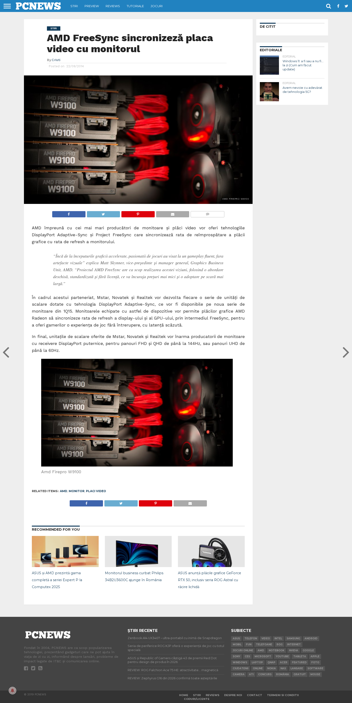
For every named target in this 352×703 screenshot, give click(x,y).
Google (308, 650)
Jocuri (157, 6)
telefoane (264, 644)
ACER (283, 662)
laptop (257, 662)
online (258, 668)
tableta (299, 656)
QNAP (271, 662)
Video (265, 638)
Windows (240, 662)
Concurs (265, 674)
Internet (294, 644)
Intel (278, 638)
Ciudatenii (240, 668)
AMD (63, 491)
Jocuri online (243, 650)
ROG (280, 644)
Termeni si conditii (283, 695)
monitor (77, 491)
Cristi (56, 60)
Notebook (276, 650)
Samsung (293, 638)
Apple (315, 656)
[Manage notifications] (12, 690)
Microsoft (263, 656)
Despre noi (233, 695)
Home (183, 695)
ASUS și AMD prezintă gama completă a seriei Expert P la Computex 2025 (57, 580)
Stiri (74, 6)
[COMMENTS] (207, 213)
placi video (96, 491)
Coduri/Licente (197, 699)
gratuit (300, 674)
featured (299, 662)
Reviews (113, 6)
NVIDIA (293, 650)
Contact (254, 695)
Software (315, 668)
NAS (283, 668)
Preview (92, 6)
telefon (250, 638)
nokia (271, 668)
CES (247, 656)
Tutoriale (135, 6)
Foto (315, 662)
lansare (296, 668)
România (282, 674)
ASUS (236, 638)
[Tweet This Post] (103, 213)
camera (238, 674)
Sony (236, 656)
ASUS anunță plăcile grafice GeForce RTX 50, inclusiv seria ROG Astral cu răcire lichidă (209, 580)
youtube (282, 656)
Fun (248, 644)
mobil (237, 644)
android (311, 638)
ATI (251, 674)
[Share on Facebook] (68, 213)
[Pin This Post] (138, 213)
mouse (315, 674)
